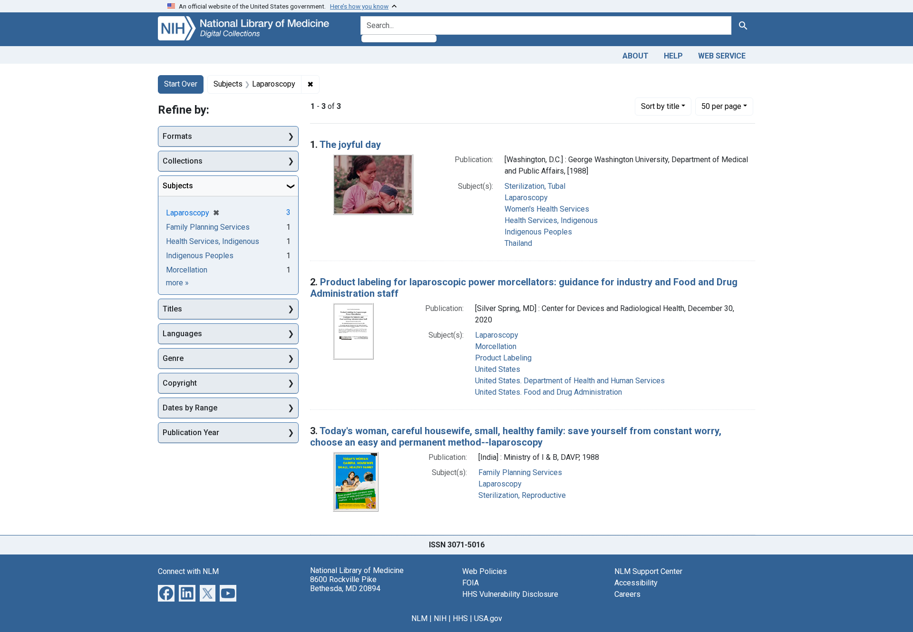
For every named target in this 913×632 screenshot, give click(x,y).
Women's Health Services (547, 209)
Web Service (722, 55)
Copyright (180, 383)
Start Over (180, 83)
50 (721, 106)
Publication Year (191, 432)
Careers (627, 594)
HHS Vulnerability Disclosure (510, 594)
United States (497, 369)
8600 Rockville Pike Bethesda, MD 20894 (345, 584)
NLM (419, 618)
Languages (182, 333)
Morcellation (495, 346)
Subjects (178, 185)
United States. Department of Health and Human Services (570, 380)
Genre (173, 358)
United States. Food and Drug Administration (548, 392)
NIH (440, 618)
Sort (660, 106)
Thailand (518, 243)
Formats (177, 136)
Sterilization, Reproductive (522, 495)
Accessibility (636, 582)
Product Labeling (503, 357)
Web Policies (484, 571)
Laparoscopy (526, 197)
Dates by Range (190, 407)
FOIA (470, 582)
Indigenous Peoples (538, 231)
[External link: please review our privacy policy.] (166, 592)
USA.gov (488, 618)
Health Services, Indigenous (551, 220)
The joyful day (350, 144)
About (635, 55)
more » (177, 282)
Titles (172, 308)
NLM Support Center (648, 571)
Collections (183, 160)
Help (673, 55)
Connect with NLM (188, 571)
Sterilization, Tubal (535, 186)
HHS (460, 618)
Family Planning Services (520, 472)
